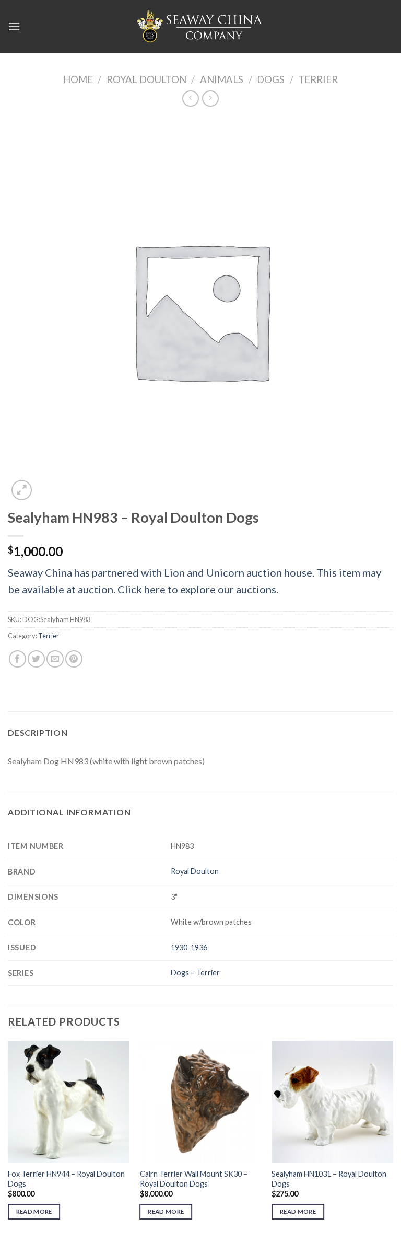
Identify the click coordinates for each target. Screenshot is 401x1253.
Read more (34, 1211)
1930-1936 (189, 947)
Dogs (271, 79)
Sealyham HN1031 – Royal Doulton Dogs (329, 1178)
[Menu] (14, 26)
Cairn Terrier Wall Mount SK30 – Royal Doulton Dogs (193, 1178)
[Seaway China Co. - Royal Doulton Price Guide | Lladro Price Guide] (200, 26)
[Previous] (8, 1139)
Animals (221, 79)
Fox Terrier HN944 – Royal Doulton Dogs (66, 1178)
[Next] (392, 1139)
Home (78, 79)
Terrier (318, 79)
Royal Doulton (146, 79)
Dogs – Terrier (195, 972)
